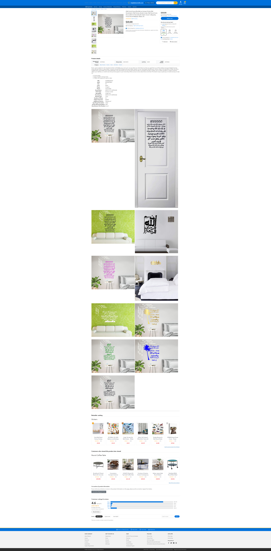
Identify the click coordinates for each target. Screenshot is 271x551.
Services (95, 6)
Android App (170, 538)
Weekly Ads (152, 529)
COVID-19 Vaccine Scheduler (132, 536)
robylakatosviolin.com (139, 28)
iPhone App (170, 536)
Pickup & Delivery (117, 6)
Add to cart (169, 18)
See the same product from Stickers (172, 447)
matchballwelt (113, 2)
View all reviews (96, 511)
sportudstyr (125, 2)
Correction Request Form (99, 492)
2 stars (108, 506)
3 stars (108, 505)
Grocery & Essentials (108, 6)
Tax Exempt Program (130, 545)
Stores (106, 538)
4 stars (108, 503)
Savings (100, 6)
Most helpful (115, 516)
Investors (86, 542)
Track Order (143, 529)
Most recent (99, 516)
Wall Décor (116, 64)
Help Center (134, 529)
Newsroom (87, 540)
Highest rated (107, 516)
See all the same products (174, 482)
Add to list (165, 41)
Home (92, 9)
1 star (109, 508)
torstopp (94, 2)
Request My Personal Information (153, 542)
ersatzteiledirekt (119, 2)
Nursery (102, 9)
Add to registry (174, 41)
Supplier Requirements (89, 545)
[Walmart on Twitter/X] (171, 543)
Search (177, 516)
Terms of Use (149, 536)
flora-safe (102, 2)
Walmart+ (107, 542)
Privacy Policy (150, 538)
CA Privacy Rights (150, 540)
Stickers (120, 64)
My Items (134, 6)
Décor (105, 9)
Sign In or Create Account (123, 529)
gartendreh (86, 2)
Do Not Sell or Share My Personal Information (156, 544)
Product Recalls (129, 544)
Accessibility (128, 542)
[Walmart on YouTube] (173, 543)
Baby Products (97, 9)
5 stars (108, 501)
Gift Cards (107, 544)
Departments (89, 6)
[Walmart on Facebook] (168, 543)
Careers (129, 6)
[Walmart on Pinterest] (176, 543)
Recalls (127, 540)
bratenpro (98, 2)
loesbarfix (91, 2)
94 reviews (135, 18)
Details (171, 39)
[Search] (176, 2)
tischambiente (107, 2)
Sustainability (87, 544)
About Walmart (88, 536)
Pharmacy (124, 6)
